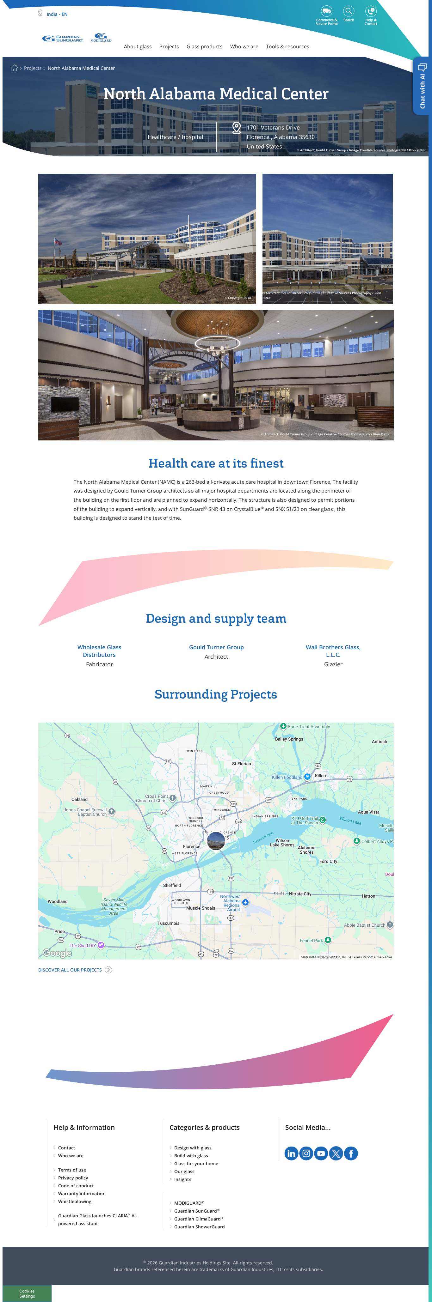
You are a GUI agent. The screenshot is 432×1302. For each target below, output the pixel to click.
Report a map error (377, 957)
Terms (357, 957)
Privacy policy (73, 1178)
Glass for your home (196, 1163)
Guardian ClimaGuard (199, 1219)
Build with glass (191, 1156)
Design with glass (193, 1148)
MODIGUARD (189, 1203)
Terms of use (72, 1170)
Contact (66, 1148)
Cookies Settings (27, 1293)
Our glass (184, 1171)
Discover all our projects (70, 970)
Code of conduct (76, 1186)
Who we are (70, 1156)
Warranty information (82, 1193)
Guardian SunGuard (197, 1211)
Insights (182, 1179)
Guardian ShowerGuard (199, 1227)
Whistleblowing (74, 1201)
